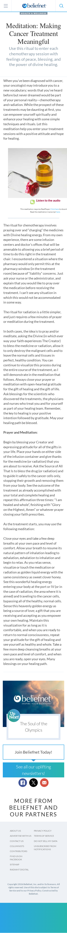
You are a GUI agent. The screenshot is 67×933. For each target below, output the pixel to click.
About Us (15, 830)
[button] (61, 6)
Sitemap (14, 864)
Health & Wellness (33, 13)
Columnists (17, 846)
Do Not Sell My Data (45, 841)
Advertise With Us (20, 835)
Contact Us (16, 841)
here (58, 212)
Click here (54, 209)
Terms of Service (44, 835)
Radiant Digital (19, 869)
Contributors (18, 851)
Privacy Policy (43, 830)
